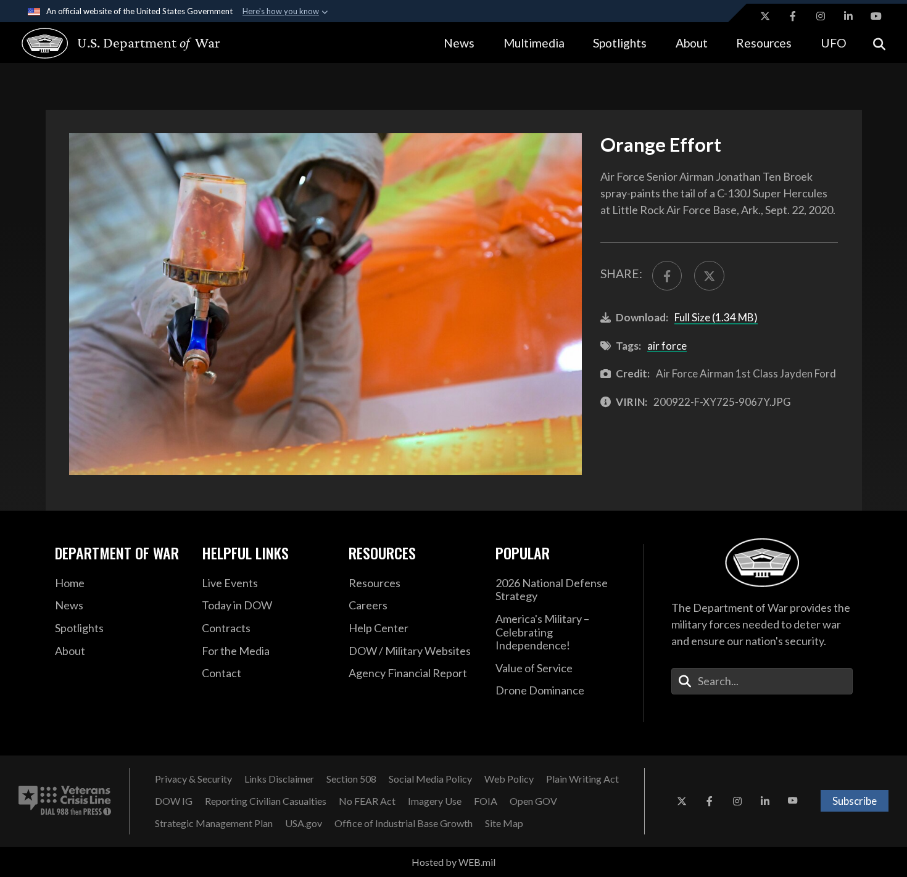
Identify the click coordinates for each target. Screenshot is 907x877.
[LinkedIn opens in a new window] (848, 16)
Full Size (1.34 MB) (716, 317)
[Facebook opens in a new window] (793, 16)
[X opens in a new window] (765, 16)
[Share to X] (709, 275)
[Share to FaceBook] (667, 275)
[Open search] (879, 43)
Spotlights (620, 43)
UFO (834, 43)
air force (667, 345)
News (459, 43)
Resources (764, 43)
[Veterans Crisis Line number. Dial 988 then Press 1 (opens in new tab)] (65, 801)
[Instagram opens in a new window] (820, 16)
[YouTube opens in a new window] (876, 16)
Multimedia (534, 43)
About (692, 43)
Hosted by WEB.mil (453, 862)
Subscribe (854, 800)
